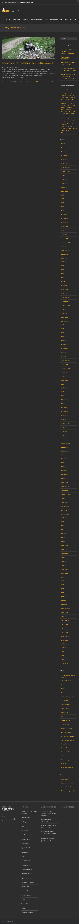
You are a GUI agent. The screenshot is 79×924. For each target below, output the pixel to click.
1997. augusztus (65, 660)
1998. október (64, 656)
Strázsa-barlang (65, 744)
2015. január (64, 415)
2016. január (64, 384)
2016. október (64, 364)
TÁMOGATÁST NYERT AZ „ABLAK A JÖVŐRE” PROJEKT (48, 833)
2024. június (64, 179)
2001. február (64, 632)
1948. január (64, 664)
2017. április (64, 345)
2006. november (65, 530)
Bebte (5, 82)
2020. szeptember (66, 254)
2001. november (65, 620)
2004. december (65, 581)
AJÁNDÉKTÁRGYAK (66, 19)
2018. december (65, 293)
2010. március (64, 471)
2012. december (65, 439)
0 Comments (39, 82)
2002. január (64, 616)
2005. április (64, 565)
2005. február (64, 573)
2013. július (64, 427)
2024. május (64, 183)
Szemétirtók (64, 748)
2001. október (64, 624)
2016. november (65, 360)
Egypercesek (64, 712)
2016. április (64, 376)
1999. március (64, 648)
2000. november (65, 636)
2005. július (64, 557)
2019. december (65, 270)
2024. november (65, 167)
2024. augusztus (65, 171)
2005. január (64, 577)
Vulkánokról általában (67, 767)
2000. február (64, 640)
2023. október (64, 203)
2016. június (64, 372)
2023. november (65, 199)
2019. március (64, 285)
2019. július (64, 278)
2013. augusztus (65, 423)
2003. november (65, 608)
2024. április (64, 187)
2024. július (64, 175)
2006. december (65, 526)
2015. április (64, 404)
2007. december (65, 506)
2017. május (64, 341)
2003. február (64, 612)
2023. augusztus (65, 207)
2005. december (65, 549)
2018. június (64, 313)
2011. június (64, 455)
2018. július (64, 309)
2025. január (64, 159)
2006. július (64, 538)
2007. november (65, 510)
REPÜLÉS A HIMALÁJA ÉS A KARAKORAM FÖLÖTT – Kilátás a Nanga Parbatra (68, 76)
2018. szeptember (66, 301)
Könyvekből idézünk (66, 728)
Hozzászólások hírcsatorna (68, 787)
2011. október (64, 447)
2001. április (64, 628)
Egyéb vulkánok (65, 708)
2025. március (64, 155)
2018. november (65, 297)
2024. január (64, 195)
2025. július (64, 152)
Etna (62, 716)
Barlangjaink (16, 19)
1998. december (65, 652)
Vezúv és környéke (66, 760)
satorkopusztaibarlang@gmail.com (23, 2)
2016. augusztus (65, 368)
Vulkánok (25, 19)
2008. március (64, 502)
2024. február (64, 191)
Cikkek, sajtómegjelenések (68, 697)
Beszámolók (54, 19)
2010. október (64, 463)
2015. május (64, 400)
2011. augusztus (65, 451)
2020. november (65, 250)
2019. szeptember (66, 274)
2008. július (64, 498)
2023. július (64, 211)
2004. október (64, 589)
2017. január (64, 356)
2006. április (64, 541)
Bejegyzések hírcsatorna (67, 783)
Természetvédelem (36, 19)
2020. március (64, 262)
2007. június (64, 522)
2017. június (64, 337)
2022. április (64, 230)
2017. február (64, 352)
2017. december (65, 321)
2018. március (64, 317)
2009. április (64, 478)
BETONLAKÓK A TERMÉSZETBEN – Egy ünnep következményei (27, 63)
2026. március (64, 148)
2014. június (64, 419)
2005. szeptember (66, 553)
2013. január (64, 435)
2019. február (64, 289)
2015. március (64, 408)
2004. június (64, 597)
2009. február (64, 482)
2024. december (65, 163)
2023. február (64, 218)
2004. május (64, 601)
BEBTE (8, 19)
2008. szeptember (66, 490)
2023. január (64, 222)
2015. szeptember (66, 396)
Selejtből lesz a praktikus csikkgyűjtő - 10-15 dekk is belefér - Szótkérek (68, 105)
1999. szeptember (66, 644)
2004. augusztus (65, 593)
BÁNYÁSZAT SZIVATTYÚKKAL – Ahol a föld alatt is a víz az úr (68, 97)
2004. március (64, 604)
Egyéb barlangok (65, 704)
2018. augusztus (65, 305)
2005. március (64, 569)
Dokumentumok (65, 701)
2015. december (65, 388)
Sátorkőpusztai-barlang (67, 740)
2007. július (64, 518)
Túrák (46, 19)
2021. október (64, 238)
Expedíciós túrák (65, 720)
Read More (51, 82)
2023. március (64, 215)
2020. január (64, 266)
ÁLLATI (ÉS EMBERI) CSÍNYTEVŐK (46, 820)
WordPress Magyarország (68, 791)
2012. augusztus (65, 443)
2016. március (64, 380)
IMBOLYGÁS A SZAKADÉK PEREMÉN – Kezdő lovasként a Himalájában (68, 51)
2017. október (64, 329)
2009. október (64, 474)
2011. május (64, 459)
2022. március (64, 234)
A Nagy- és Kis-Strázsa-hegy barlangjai (68, 676)
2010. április (64, 467)
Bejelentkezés (65, 779)
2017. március (64, 348)
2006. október (64, 534)
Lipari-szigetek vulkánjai (67, 736)
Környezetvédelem (66, 732)
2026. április (64, 144)
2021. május (64, 246)
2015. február (64, 411)
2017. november (65, 325)
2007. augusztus (65, 514)
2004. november (65, 585)
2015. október (64, 392)
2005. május (64, 561)
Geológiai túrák (65, 724)
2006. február (64, 545)
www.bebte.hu (9, 821)
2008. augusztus (65, 494)
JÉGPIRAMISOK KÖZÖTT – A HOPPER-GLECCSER (48, 826)
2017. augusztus (65, 333)
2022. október (64, 226)
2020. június (64, 258)
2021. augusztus (65, 242)
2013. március (64, 431)
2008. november (65, 486)
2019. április (64, 282)
